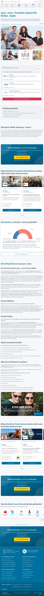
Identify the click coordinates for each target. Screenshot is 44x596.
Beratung (24, 441)
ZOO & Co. (4, 444)
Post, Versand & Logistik (31, 441)
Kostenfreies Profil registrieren (27, 575)
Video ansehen (38, 413)
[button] (37, 1)
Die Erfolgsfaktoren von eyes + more (11, 116)
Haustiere (3, 441)
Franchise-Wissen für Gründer (27, 560)
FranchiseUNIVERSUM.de (26, 586)
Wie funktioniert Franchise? (6, 558)
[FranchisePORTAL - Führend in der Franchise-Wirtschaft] (2, 1)
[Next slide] (42, 520)
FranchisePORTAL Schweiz (27, 584)
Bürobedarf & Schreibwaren (34, 188)
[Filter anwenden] (19, 1)
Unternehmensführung (26, 562)
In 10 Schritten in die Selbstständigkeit (8, 562)
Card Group (26, 191)
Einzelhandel (25, 188)
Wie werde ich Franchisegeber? (27, 571)
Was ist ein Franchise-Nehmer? (7, 575)
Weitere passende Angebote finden (22, 99)
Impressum (20, 592)
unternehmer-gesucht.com (16, 586)
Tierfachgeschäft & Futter (10, 441)
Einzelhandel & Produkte (5, 24)
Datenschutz (25, 592)
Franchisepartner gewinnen (27, 573)
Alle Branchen (13, 1)
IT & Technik (5, 188)
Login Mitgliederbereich (26, 577)
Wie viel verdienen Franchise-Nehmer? (8, 566)
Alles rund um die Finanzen (27, 564)
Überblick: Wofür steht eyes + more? (11, 111)
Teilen (40, 23)
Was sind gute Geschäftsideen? (7, 571)
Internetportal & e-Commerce (13, 188)
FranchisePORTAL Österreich (17, 584)
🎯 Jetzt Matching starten (22, 157)
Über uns (15, 592)
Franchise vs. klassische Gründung (8, 560)
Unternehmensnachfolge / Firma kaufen (9, 577)
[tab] (9, 55)
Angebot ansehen (11, 210)
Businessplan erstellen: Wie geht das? (8, 579)
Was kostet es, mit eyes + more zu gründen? (13, 114)
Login (41, 1)
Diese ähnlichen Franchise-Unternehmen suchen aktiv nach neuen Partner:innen (20, 113)
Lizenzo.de (5, 191)
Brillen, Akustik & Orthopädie (16, 24)
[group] (5, 513)
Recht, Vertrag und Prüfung (27, 566)
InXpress (25, 444)
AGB (29, 592)
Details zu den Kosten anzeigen (21, 254)
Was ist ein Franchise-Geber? (7, 573)
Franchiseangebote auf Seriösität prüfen (9, 564)
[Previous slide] (40, 520)
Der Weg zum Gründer (26, 558)
